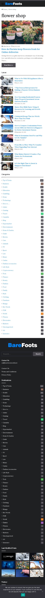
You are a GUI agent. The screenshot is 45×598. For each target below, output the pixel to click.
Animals (5, 244)
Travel (5, 214)
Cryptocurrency (8, 270)
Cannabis (6, 217)
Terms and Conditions (9, 372)
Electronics (6, 320)
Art (4, 330)
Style (4, 294)
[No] (42, 591)
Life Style (6, 267)
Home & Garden (8, 230)
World (5, 314)
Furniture (6, 300)
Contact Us (5, 368)
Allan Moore (6, 46)
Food (4, 287)
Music (5, 257)
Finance (5, 277)
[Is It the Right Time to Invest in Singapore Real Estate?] (7, 166)
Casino (5, 260)
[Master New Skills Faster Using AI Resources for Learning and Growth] (7, 110)
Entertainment (8, 227)
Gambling (6, 194)
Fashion (5, 284)
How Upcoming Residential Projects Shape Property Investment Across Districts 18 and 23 (27, 99)
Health (5, 187)
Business (6, 184)
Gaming (5, 210)
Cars (4, 240)
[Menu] (3, 4)
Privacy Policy (6, 375)
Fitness (5, 317)
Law (4, 254)
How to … (6, 204)
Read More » (8, 65)
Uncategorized (8, 327)
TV (4, 247)
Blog (4, 220)
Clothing (6, 297)
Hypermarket (7, 224)
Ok (23, 595)
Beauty (5, 280)
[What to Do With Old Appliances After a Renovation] (7, 81)
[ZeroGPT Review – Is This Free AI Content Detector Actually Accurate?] (8, 556)
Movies (5, 237)
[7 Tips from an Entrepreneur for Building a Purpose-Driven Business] (7, 91)
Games (5, 523)
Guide (5, 234)
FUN (4, 310)
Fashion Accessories (9, 264)
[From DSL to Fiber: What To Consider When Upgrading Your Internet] (7, 148)
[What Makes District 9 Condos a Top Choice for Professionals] (7, 157)
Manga (5, 304)
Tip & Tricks (7, 180)
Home (5, 9)
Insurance (6, 334)
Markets (5, 324)
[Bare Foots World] (13, 3)
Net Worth (6, 307)
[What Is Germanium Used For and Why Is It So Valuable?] (7, 138)
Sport (5, 250)
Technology (7, 200)
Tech (4, 274)
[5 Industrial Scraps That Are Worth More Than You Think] (7, 119)
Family (5, 290)
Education (6, 190)
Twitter (4, 582)
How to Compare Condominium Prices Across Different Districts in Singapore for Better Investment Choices (28, 128)
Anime (5, 207)
